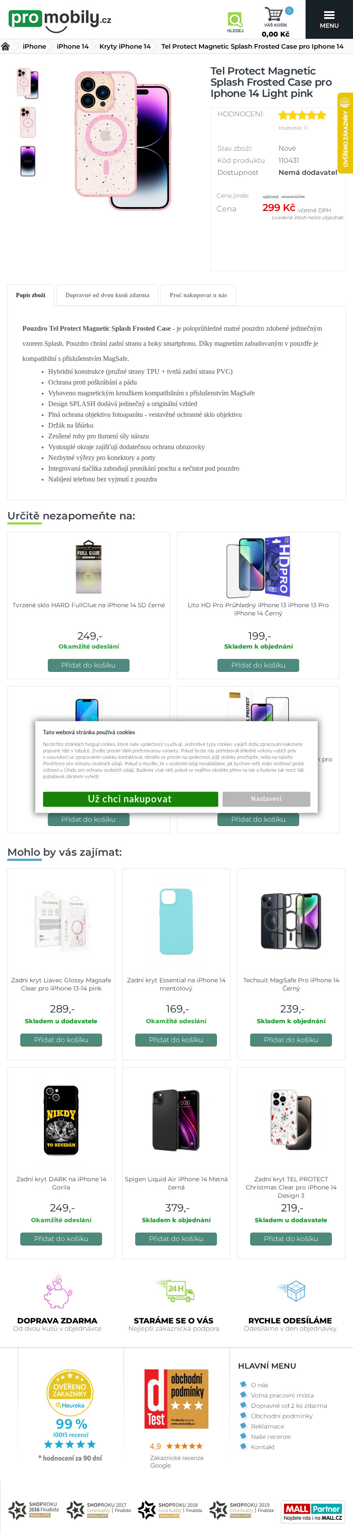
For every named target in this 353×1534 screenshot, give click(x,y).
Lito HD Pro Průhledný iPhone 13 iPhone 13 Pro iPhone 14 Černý (258, 609)
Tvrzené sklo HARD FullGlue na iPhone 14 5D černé (88, 605)
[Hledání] (235, 19)
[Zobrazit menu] (329, 19)
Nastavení (266, 799)
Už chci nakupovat (130, 799)
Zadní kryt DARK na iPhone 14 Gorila (61, 1183)
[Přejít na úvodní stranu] (60, 20)
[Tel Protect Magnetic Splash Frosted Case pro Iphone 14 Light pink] (123, 145)
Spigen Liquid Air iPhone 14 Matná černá (176, 1183)
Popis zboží (30, 295)
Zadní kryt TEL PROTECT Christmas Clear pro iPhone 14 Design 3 (291, 1187)
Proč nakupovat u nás (198, 295)
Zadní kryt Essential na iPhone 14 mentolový (176, 984)
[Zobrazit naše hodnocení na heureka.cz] (70, 1460)
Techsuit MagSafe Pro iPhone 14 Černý (291, 984)
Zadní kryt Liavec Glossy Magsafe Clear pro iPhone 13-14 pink (61, 984)
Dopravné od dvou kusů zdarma (107, 295)
